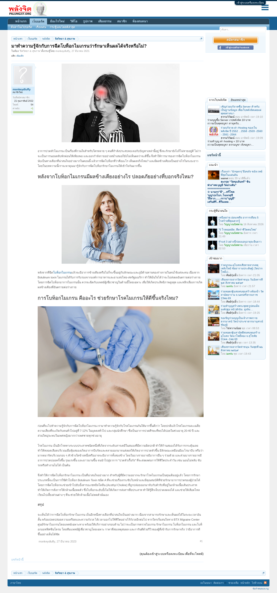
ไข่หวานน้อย (233, 328)
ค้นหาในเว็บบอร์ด (21, 27)
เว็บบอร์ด (38, 21)
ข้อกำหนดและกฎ (261, 589)
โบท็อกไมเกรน (62, 272)
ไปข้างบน (257, 582)
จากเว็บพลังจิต (218, 99)
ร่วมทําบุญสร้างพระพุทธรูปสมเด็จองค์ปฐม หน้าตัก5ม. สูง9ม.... (240, 307)
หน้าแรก (21, 21)
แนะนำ (213, 164)
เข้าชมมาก (215, 258)
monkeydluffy (62, 51)
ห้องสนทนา (140, 21)
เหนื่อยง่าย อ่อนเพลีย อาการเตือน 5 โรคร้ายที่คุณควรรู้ (239, 219)
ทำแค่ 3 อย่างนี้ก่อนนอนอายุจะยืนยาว (240, 241)
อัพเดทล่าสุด (238, 99)
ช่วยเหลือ (233, 582)
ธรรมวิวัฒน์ (228, 116)
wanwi (224, 178)
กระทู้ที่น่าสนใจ (218, 210)
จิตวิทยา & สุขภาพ (30, 51)
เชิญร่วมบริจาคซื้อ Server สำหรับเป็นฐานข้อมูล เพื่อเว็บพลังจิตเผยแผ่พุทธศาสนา (241, 110)
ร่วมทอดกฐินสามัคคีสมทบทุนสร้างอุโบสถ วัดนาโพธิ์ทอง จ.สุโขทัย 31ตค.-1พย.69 (240, 336)
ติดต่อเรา (218, 582)
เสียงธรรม (105, 21)
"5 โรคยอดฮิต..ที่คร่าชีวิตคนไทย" (238, 229)
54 (32, 104)
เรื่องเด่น (41, 27)
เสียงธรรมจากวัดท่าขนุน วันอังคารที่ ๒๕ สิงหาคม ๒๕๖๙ (242, 281)
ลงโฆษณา (206, 582)
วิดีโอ (73, 21)
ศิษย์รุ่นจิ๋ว (232, 275)
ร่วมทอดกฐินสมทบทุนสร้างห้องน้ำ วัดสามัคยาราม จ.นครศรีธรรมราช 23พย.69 (242, 295)
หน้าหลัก (245, 582)
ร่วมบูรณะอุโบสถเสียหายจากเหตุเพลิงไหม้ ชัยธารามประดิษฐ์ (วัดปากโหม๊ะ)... (241, 268)
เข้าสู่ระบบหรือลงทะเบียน (250, 2)
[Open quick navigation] (201, 39)
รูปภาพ (88, 21)
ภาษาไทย (15, 582)
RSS (265, 582)
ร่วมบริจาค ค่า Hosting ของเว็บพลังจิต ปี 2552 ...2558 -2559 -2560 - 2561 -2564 (241, 131)
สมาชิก (122, 21)
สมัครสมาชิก (235, 39)
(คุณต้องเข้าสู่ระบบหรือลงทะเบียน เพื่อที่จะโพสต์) (172, 553)
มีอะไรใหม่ (57, 21)
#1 (201, 541)
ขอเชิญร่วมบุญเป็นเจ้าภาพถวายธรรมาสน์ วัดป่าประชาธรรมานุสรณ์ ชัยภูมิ (242, 321)
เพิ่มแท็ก (20, 56)
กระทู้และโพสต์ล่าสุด (62, 27)
